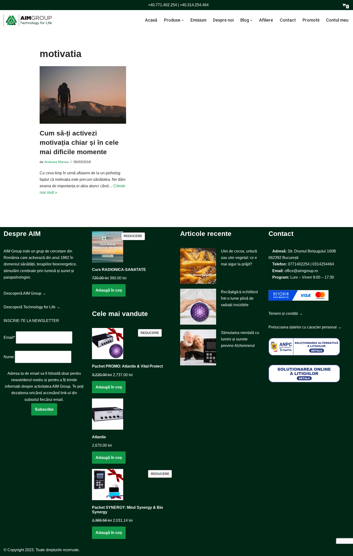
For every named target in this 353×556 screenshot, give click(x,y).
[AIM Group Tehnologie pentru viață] (28, 20)
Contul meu (337, 20)
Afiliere (266, 20)
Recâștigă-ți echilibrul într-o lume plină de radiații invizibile (239, 298)
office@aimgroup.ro (301, 271)
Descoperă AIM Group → (25, 293)
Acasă (151, 20)
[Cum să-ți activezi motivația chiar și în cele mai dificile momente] (83, 95)
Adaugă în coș (109, 290)
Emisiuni (198, 20)
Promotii (311, 20)
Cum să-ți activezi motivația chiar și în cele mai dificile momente (79, 142)
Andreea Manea (56, 162)
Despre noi (223, 20)
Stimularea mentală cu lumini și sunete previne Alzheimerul (240, 339)
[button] (183, 20)
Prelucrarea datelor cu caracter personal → (304, 327)
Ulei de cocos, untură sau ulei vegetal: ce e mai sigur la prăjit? (239, 257)
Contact (288, 20)
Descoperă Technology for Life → (32, 307)
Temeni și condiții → (285, 313)
